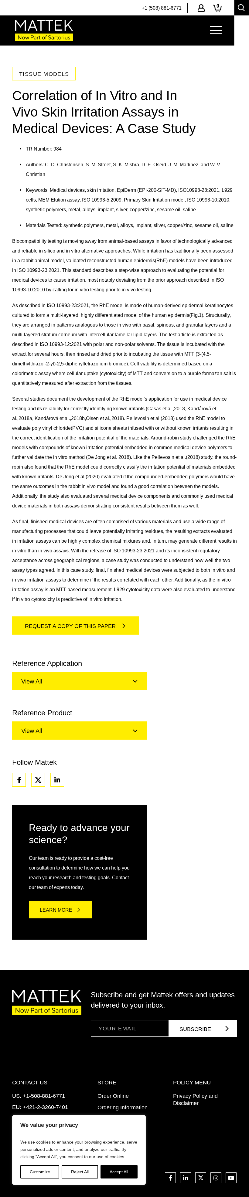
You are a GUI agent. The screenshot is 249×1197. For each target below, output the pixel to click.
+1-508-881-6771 (44, 1096)
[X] (38, 780)
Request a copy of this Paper (71, 626)
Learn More (56, 910)
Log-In (201, 8)
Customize (40, 1171)
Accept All (119, 1171)
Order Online (113, 1096)
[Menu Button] (216, 30)
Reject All (80, 1171)
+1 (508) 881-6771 (162, 8)
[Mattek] (44, 30)
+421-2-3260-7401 (45, 1107)
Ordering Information (122, 1107)
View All (31, 681)
